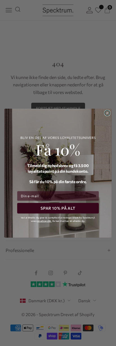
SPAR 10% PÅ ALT (58, 208)
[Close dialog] (107, 113)
